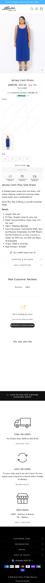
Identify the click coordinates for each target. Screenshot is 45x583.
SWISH (22, 549)
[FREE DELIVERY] (22, 423)
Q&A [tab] (27, 287)
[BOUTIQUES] (22, 498)
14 (12, 158)
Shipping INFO (22, 444)
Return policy (22, 485)
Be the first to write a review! (22, 325)
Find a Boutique (22, 522)
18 (27, 158)
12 (5, 158)
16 (20, 158)
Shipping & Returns (22, 259)
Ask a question (22, 265)
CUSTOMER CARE (22, 539)
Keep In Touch (22, 555)
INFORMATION (22, 544)
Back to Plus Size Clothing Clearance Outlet (24, 396)
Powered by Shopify (22, 581)
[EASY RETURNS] (22, 458)
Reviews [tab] (18, 287)
